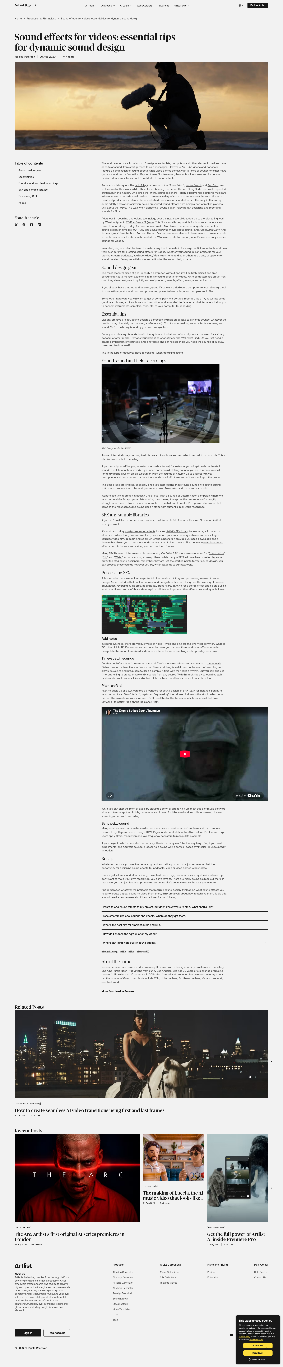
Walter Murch (193, 185)
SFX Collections (168, 1277)
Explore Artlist (257, 5)
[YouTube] (231, 1335)
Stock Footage (120, 1304)
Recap (22, 202)
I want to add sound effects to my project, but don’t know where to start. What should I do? (158, 906)
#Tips (131, 951)
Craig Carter (195, 189)
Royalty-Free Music (123, 1293)
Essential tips (26, 176)
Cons (212, 553)
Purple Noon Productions (127, 970)
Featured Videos (168, 1282)
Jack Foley (141, 185)
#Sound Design (110, 951)
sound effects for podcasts (148, 867)
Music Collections (169, 1272)
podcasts (126, 255)
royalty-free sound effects (140, 531)
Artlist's (171, 531)
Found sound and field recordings (38, 183)
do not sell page (256, 1340)
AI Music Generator (123, 1288)
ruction (220, 553)
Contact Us (260, 1277)
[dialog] (258, 1339)
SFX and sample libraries (33, 189)
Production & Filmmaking (41, 18)
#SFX (123, 951)
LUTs (115, 1314)
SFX (178, 531)
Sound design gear (29, 170)
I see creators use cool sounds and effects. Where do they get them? (144, 915)
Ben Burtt (213, 185)
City (105, 557)
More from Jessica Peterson (118, 991)
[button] (35, 5)
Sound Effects (120, 1298)
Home (18, 18)
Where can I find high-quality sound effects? (129, 942)
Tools (115, 1320)
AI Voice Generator (123, 1282)
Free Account (57, 1332)
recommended (23, 1227)
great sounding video (134, 893)
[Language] (241, 5)
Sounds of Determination (183, 495)
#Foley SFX (143, 951)
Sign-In (28, 1332)
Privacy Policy (244, 1337)
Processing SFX (27, 196)
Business (164, 5)
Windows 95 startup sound (173, 237)
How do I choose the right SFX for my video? (130, 933)
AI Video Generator (123, 1272)
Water (118, 557)
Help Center (260, 1272)
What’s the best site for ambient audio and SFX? (132, 924)
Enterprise (212, 1277)
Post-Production (216, 1227)
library (184, 531)
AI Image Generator (123, 1277)
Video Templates (121, 1309)
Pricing (211, 1272)
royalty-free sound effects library (128, 875)
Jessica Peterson (25, 56)
